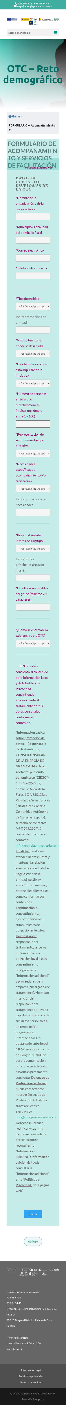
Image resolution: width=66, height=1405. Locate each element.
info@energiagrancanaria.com (37, 845)
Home (16, 116)
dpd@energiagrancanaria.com (37, 1117)
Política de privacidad (31, 1376)
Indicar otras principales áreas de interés (30, 564)
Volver (33, 1241)
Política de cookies (31, 1382)
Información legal (31, 1370)
